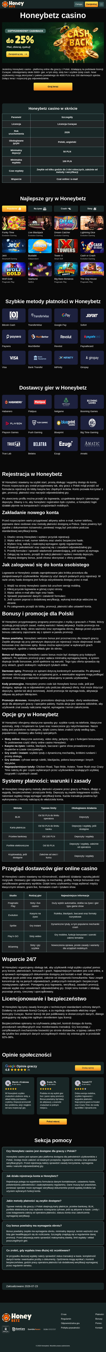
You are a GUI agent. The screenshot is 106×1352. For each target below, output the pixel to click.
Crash (64, 209)
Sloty (89, 209)
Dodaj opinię (88, 1068)
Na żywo (38, 209)
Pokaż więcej (53, 1122)
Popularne (12, 209)
